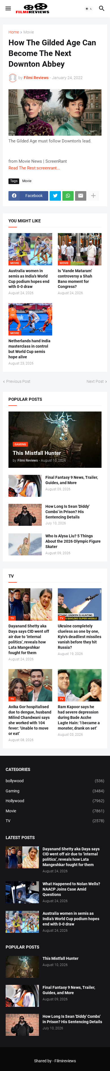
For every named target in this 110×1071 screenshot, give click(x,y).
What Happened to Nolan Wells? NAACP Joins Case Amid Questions (71, 889)
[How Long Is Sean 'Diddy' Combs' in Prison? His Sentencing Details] (25, 515)
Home (13, 32)
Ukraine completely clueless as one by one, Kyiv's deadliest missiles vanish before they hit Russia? (79, 637)
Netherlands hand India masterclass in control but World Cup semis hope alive (29, 349)
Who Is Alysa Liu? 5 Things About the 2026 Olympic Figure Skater (73, 541)
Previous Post (18, 381)
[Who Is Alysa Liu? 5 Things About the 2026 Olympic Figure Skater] (25, 544)
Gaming (55, 791)
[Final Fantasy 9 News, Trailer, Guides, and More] (25, 486)
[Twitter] (55, 196)
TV (55, 821)
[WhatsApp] (68, 196)
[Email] (80, 196)
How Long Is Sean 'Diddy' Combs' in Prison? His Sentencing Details (67, 511)
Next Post (95, 381)
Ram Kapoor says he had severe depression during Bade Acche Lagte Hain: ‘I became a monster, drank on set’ (79, 717)
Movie (28, 32)
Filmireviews (65, 1061)
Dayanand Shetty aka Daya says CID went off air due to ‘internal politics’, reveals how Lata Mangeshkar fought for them (28, 639)
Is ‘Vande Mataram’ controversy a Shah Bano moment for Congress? (75, 279)
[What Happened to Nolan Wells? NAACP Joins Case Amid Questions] (22, 892)
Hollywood (55, 801)
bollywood (55, 781)
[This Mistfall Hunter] (22, 967)
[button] (8, 9)
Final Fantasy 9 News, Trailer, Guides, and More (71, 480)
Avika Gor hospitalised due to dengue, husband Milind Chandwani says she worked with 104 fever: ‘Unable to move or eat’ (29, 720)
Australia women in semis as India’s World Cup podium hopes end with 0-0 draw (28, 279)
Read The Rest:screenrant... (34, 168)
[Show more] (93, 196)
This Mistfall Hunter (60, 958)
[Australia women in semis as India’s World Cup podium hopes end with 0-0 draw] (22, 922)
